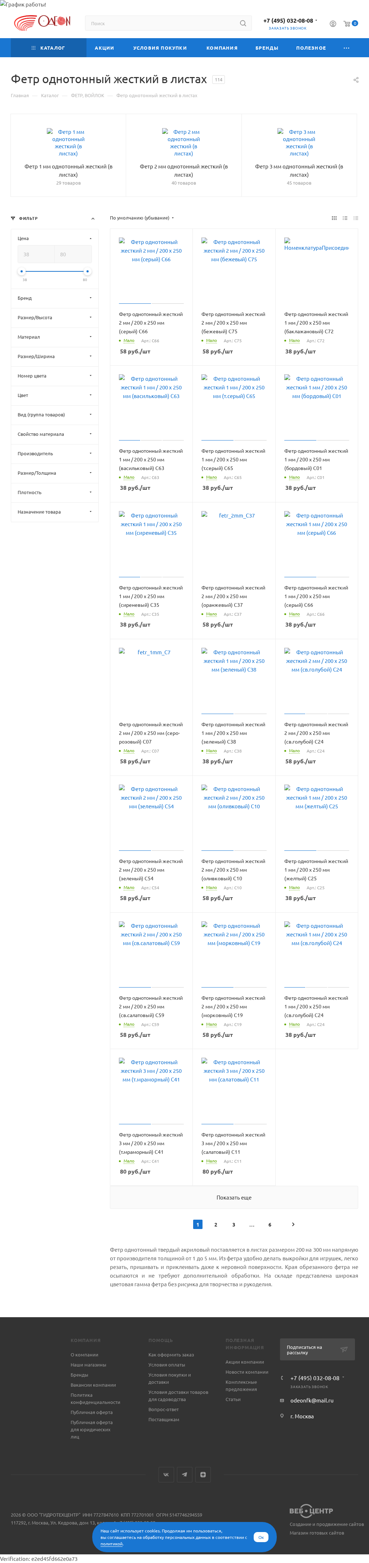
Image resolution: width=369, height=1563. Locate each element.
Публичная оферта (92, 1412)
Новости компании (247, 1372)
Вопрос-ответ (163, 1409)
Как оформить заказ (171, 1354)
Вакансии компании (93, 1385)
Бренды (79, 1375)
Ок (261, 1537)
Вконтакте (166, 1474)
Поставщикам (163, 1419)
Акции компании (245, 1362)
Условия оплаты (166, 1364)
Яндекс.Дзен (203, 1474)
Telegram (184, 1474)
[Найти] (243, 23)
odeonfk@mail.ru (312, 1400)
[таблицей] (356, 217)
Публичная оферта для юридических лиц (92, 1429)
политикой (112, 1543)
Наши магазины (88, 1364)
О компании (84, 1354)
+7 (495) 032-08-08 (288, 20)
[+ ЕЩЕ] (346, 47)
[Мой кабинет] (333, 24)
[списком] (345, 217)
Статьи (233, 1399)
